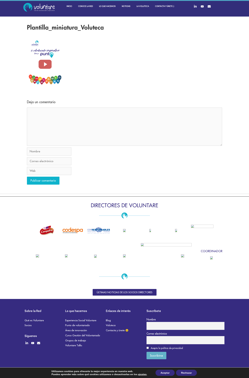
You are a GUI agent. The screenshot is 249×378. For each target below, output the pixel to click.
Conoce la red (85, 6)
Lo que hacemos (107, 6)
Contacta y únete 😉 (117, 330)
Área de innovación (76, 330)
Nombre (151, 319)
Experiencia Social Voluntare (80, 320)
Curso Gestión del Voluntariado (82, 335)
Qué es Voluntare (34, 320)
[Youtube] (202, 6)
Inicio (69, 6)
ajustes (142, 374)
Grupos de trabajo (75, 340)
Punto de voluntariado (77, 325)
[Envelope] (209, 6)
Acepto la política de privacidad (167, 348)
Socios (28, 325)
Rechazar (186, 372)
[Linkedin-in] (195, 6)
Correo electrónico (157, 333)
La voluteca (143, 6)
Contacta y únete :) (164, 6)
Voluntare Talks (73, 345)
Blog (108, 320)
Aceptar (165, 372)
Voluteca (111, 325)
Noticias (126, 6)
